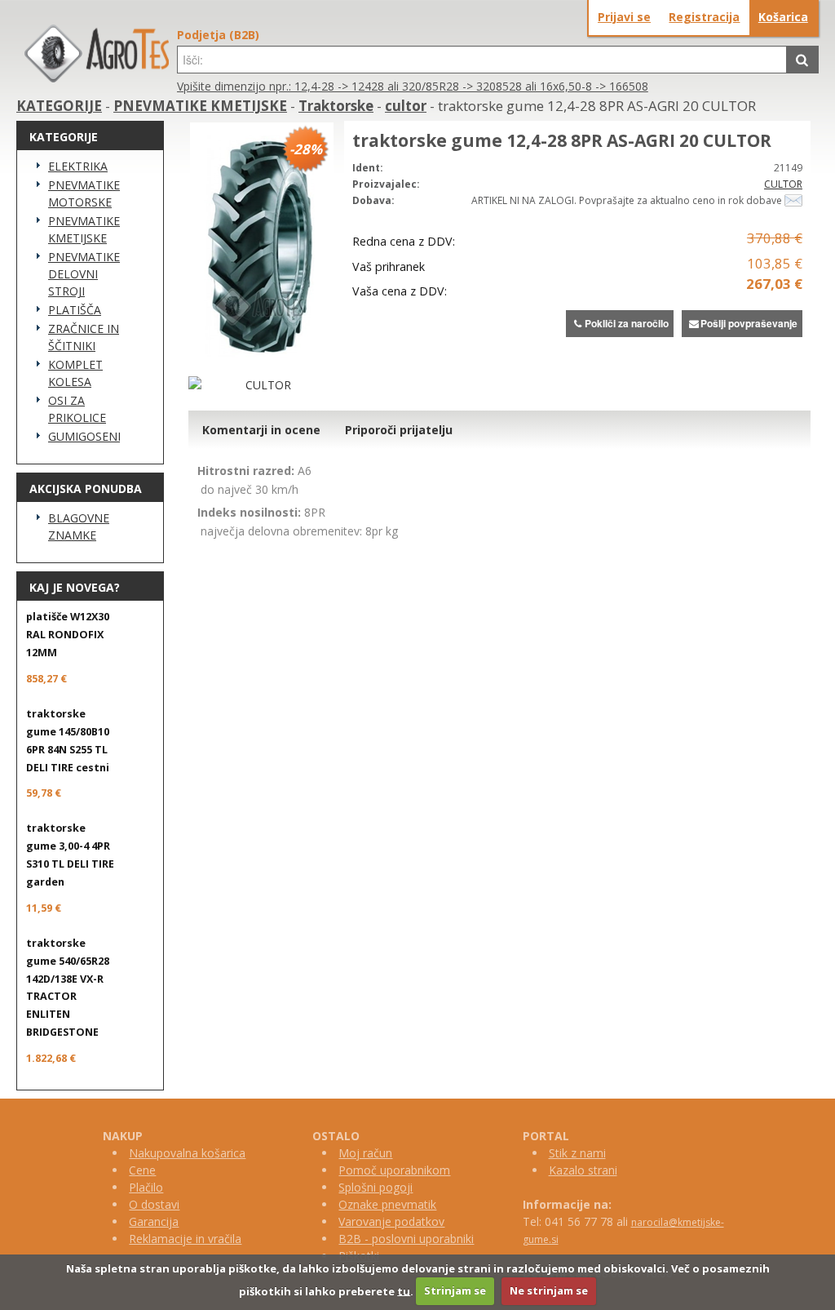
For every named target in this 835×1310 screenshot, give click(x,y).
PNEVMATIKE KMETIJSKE (200, 105)
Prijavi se (624, 16)
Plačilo (146, 1187)
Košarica (783, 16)
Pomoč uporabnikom (394, 1170)
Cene (142, 1170)
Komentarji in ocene (261, 429)
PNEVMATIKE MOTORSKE (84, 193)
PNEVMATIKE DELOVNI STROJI (84, 274)
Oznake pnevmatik (387, 1204)
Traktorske (335, 105)
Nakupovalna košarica (187, 1153)
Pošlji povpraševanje (748, 323)
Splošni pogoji (375, 1187)
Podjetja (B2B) (218, 34)
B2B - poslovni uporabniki (406, 1238)
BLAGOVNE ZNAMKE (78, 526)
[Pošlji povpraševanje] (793, 200)
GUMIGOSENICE (84, 436)
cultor (405, 105)
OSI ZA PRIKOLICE (77, 409)
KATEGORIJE (59, 105)
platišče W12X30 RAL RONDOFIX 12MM (67, 634)
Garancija (154, 1221)
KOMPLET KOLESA (75, 373)
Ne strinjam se (549, 1290)
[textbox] (482, 59)
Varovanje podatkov (391, 1221)
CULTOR (783, 184)
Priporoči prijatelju (399, 429)
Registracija (704, 16)
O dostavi (154, 1204)
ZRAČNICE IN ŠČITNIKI (83, 337)
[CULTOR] (262, 384)
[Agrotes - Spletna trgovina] (96, 78)
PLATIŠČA (74, 310)
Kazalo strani (583, 1170)
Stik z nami (577, 1153)
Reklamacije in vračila (185, 1238)
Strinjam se (455, 1290)
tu (403, 1290)
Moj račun (365, 1153)
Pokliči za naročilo (627, 323)
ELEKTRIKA (78, 166)
